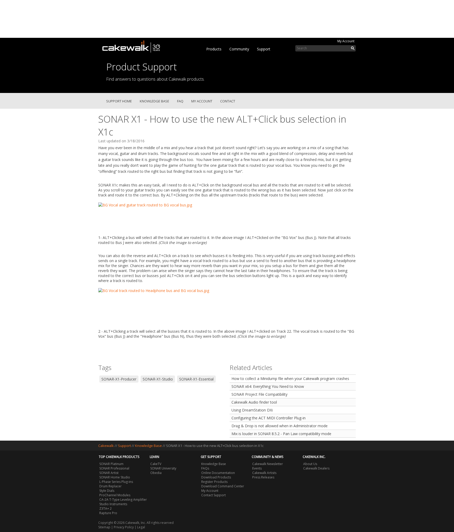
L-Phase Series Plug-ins (116, 481)
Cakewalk (106, 445)
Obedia (156, 473)
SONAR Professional (114, 468)
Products (213, 48)
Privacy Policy (124, 527)
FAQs (205, 468)
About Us (310, 464)
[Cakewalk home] (133, 46)
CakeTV (155, 464)
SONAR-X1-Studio (158, 379)
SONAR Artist (108, 473)
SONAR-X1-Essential (196, 379)
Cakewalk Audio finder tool (254, 402)
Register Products (214, 481)
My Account (345, 41)
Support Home (119, 101)
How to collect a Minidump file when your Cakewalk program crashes (290, 378)
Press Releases (263, 477)
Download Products (216, 477)
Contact (227, 101)
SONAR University (163, 468)
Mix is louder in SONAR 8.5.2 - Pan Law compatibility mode (281, 433)
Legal (141, 527)
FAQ (180, 101)
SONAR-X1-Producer (118, 379)
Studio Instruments (113, 504)
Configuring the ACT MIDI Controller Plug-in (268, 417)
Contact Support (213, 495)
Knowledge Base (154, 101)
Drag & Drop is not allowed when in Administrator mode (279, 425)
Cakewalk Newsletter (267, 464)
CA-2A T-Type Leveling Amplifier (123, 499)
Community (239, 48)
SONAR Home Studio (114, 477)
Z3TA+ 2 (105, 508)
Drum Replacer (110, 486)
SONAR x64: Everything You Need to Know (267, 386)
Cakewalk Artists (264, 473)
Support (263, 48)
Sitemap (104, 527)
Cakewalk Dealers (316, 468)
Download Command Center (222, 486)
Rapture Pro (108, 513)
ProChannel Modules (114, 495)
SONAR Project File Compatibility (259, 394)
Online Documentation (218, 473)
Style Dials (106, 490)
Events (257, 468)
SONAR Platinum (111, 464)
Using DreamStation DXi (252, 410)
